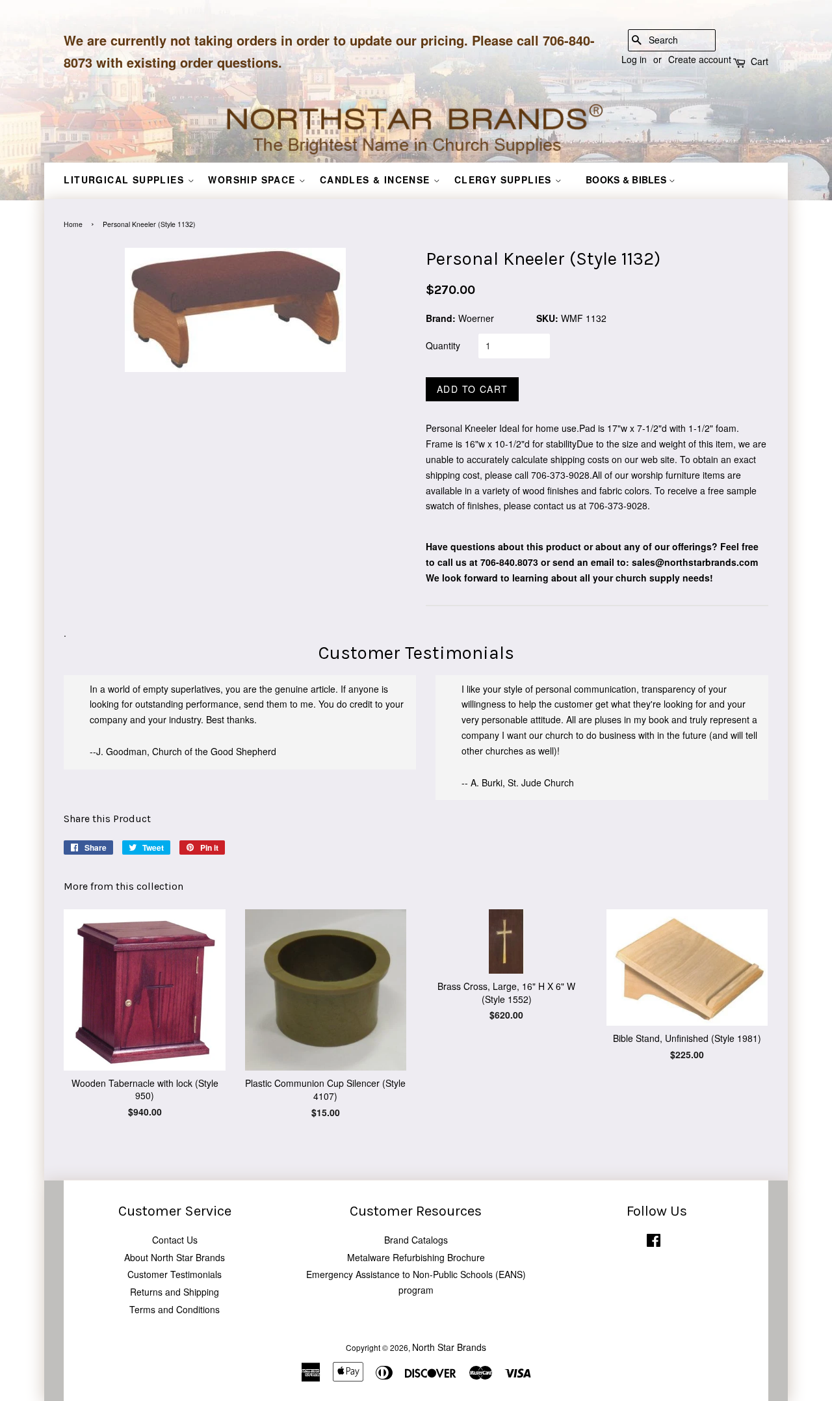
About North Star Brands (174, 1257)
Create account (699, 59)
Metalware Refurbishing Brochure (416, 1257)
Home (73, 224)
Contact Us (175, 1239)
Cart (759, 61)
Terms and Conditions (174, 1309)
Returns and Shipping (174, 1291)
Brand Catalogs (416, 1239)
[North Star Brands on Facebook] (653, 1242)
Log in (634, 59)
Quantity (443, 345)
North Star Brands (449, 1347)
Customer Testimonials (174, 1274)
